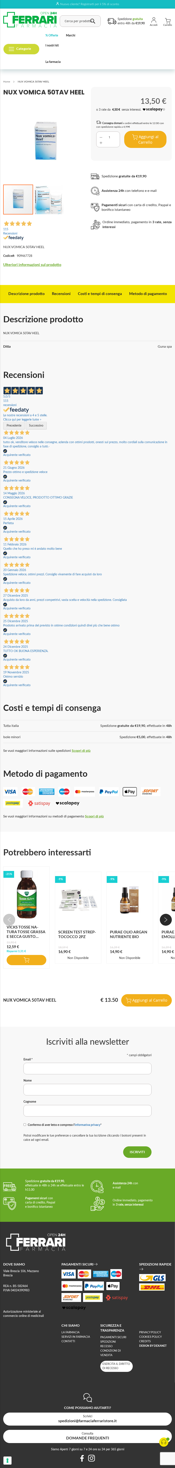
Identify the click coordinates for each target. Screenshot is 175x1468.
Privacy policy (150, 1332)
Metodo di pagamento (148, 294)
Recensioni (61, 294)
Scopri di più (81, 750)
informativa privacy (87, 1125)
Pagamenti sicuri (113, 1337)
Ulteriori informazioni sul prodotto (32, 265)
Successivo (36, 425)
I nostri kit (52, 45)
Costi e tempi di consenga (100, 294)
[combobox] (80, 21)
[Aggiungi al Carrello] (26, 960)
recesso (106, 1346)
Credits (145, 1341)
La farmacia (53, 62)
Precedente (14, 425)
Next (166, 920)
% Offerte (51, 35)
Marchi (70, 35)
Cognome (29, 1101)
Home (6, 81)
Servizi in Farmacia (75, 1337)
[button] (48, 199)
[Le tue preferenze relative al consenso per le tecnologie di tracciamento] (7, 1460)
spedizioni (108, 1342)
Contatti (68, 1341)
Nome (27, 1080)
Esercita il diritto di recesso (116, 1366)
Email (28, 1059)
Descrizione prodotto (26, 294)
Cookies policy (150, 1337)
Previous (9, 920)
